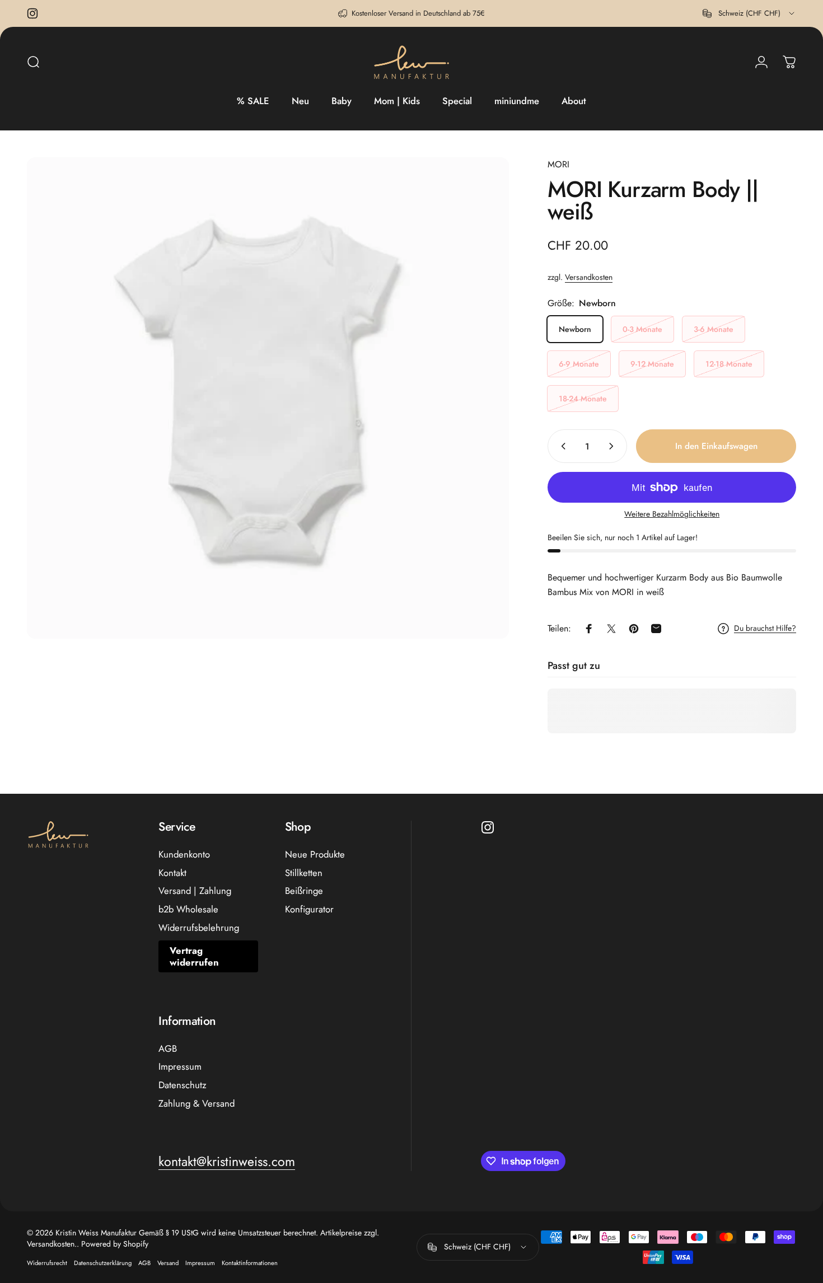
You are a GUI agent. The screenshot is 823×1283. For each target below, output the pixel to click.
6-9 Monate (579, 363)
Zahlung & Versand (196, 1103)
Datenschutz (182, 1085)
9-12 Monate (652, 363)
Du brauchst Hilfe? (765, 629)
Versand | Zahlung (194, 891)
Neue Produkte (315, 854)
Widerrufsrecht (47, 1262)
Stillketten (303, 873)
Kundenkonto (184, 854)
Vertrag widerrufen (194, 956)
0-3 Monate (642, 329)
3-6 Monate (713, 329)
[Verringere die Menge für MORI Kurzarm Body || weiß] (561, 446)
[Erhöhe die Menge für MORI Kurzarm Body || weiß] (613, 446)
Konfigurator (309, 909)
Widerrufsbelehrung (198, 928)
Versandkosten (588, 277)
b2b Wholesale (188, 909)
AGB (167, 1049)
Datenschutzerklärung (103, 1262)
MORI (558, 164)
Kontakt (172, 873)
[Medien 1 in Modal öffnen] (268, 398)
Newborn (575, 329)
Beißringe (304, 891)
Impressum (180, 1067)
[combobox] (749, 13)
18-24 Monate (583, 398)
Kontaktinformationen (250, 1262)
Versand (168, 1262)
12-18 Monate (728, 363)
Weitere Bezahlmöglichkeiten (671, 514)
